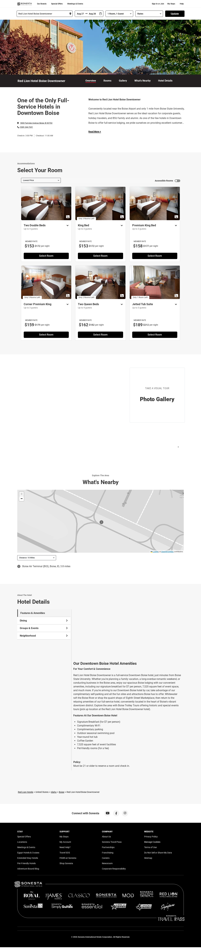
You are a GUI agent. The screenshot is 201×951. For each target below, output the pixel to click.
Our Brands (41, 4)
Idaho (54, 792)
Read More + (94, 131)
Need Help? (65, 847)
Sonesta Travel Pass (112, 842)
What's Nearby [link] (142, 80)
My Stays (171, 4)
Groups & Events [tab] (29, 628)
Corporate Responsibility (114, 868)
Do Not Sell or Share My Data (158, 852)
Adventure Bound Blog (28, 868)
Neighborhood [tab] (28, 635)
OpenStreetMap (167, 551)
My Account (65, 842)
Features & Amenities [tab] (32, 613)
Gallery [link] (123, 80)
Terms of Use (150, 847)
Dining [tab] (23, 620)
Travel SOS (65, 852)
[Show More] (66, 225)
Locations (22, 842)
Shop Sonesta (66, 863)
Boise (61, 792)
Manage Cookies (152, 842)
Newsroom (107, 863)
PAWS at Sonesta (68, 858)
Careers (105, 858)
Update (175, 13)
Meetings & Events (75, 4)
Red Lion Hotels (25, 792)
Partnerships (108, 847)
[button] (21, 494)
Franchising (107, 852)
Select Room (46, 255)
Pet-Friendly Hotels (26, 863)
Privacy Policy (151, 836)
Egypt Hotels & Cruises (28, 852)
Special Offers (57, 4)
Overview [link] (90, 80)
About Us (106, 836)
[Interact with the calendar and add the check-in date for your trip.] (100, 13)
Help (182, 4)
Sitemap (148, 858)
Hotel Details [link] (165, 80)
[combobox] (45, 14)
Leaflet (155, 551)
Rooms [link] (107, 80)
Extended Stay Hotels (27, 858)
